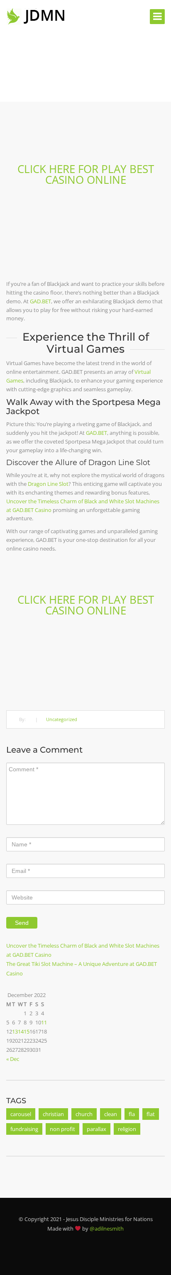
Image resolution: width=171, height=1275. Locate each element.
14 (21, 1031)
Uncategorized (61, 719)
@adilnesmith (107, 1228)
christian (53, 1114)
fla (132, 1114)
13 (15, 1031)
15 (26, 1031)
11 (44, 1022)
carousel (20, 1114)
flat (151, 1114)
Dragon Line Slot (48, 484)
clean (110, 1114)
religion (127, 1129)
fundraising (24, 1129)
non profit (62, 1129)
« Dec (12, 1059)
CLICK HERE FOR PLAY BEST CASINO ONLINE (85, 174)
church (84, 1114)
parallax (96, 1129)
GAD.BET (40, 301)
